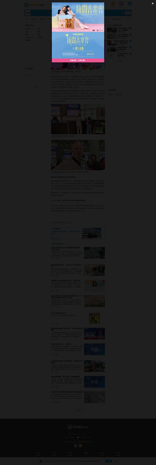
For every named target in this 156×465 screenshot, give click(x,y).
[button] (152, 3)
